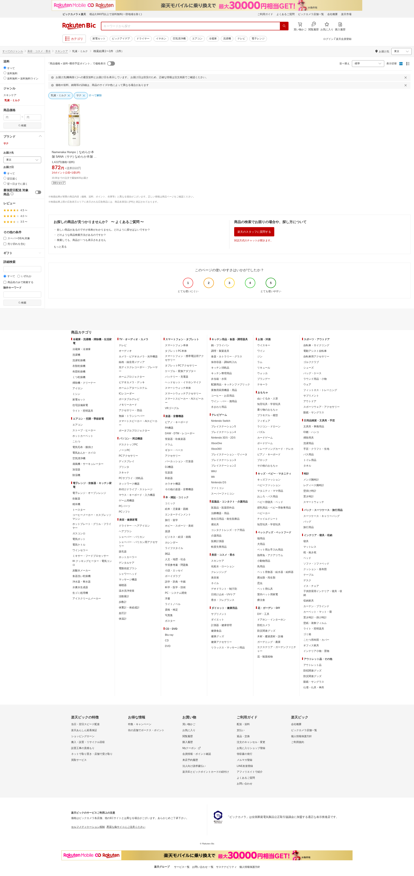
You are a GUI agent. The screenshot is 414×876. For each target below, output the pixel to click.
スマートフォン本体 (176, 345)
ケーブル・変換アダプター (180, 371)
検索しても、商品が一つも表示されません (81, 240)
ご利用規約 (297, 742)
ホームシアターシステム (133, 387)
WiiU (214, 471)
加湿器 (76, 469)
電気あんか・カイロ (84, 452)
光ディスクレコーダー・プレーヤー (138, 369)
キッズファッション (269, 479)
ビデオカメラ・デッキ (132, 382)
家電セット (99, 38)
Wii (213, 476)
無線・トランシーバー (132, 415)
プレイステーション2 (223, 465)
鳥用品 (261, 566)
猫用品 (261, 538)
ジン (259, 356)
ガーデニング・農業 (269, 641)
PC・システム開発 (176, 592)
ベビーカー (263, 513)
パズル (261, 432)
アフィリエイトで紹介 (250, 771)
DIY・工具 (263, 614)
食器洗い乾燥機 (81, 576)
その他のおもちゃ (267, 465)
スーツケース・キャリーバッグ (321, 516)
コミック (170, 503)
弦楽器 (169, 472)
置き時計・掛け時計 (315, 617)
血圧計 (123, 613)
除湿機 (76, 475)
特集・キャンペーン (139, 724)
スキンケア (61, 51)
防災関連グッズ (266, 630)
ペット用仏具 (265, 588)
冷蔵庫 (213, 38)
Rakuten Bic (79, 26)
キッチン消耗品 (220, 367)
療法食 (261, 600)
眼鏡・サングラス (313, 412)
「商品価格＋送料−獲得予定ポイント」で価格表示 (76, 63)
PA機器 (169, 427)
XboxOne (216, 443)
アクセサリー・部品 (130, 410)
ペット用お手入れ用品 (270, 549)
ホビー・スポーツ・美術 (179, 525)
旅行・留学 (171, 520)
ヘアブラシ (125, 531)
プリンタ (124, 466)
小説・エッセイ (174, 570)
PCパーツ (124, 506)
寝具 (306, 541)
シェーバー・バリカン (132, 536)
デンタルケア (126, 562)
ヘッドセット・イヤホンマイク (183, 382)
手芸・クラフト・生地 (316, 448)
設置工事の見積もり (82, 748)
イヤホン (161, 38)
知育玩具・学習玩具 (269, 404)
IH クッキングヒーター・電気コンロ (92, 563)
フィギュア (263, 420)
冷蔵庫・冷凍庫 (81, 349)
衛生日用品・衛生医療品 (225, 518)
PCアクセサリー (128, 455)
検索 (23, 125)
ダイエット (217, 619)
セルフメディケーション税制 (88, 826)
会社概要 (332, 14)
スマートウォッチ (313, 502)
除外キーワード (12, 287)
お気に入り (188, 730)
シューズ (308, 367)
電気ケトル (78, 544)
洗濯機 (227, 38)
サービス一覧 (182, 866)
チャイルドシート (267, 518)
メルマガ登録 (244, 759)
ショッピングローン (82, 736)
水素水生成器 (80, 587)
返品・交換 (243, 736)
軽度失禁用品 (219, 546)
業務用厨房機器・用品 (224, 390)
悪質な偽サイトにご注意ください (126, 826)
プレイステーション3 (223, 460)
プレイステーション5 (223, 426)
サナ (6, 143)
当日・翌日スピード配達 (85, 724)
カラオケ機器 (172, 483)
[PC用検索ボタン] (284, 26)
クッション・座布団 (315, 569)
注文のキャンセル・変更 (251, 742)
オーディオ (125, 350)
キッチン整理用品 (221, 373)
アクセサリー (172, 455)
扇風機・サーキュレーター (88, 463)
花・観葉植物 (265, 656)
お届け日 (8, 167)
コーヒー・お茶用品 (222, 395)
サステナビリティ (226, 866)
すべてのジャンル (12, 51)
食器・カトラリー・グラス (226, 356)
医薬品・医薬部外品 (222, 507)
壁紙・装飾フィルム (315, 623)
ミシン (76, 393)
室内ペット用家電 (267, 594)
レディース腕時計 (313, 485)
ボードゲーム (265, 443)
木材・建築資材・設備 (270, 636)
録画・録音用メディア (132, 362)
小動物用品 (263, 560)
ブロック (262, 460)
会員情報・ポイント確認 (196, 753)
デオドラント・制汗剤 (224, 588)
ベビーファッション (269, 485)
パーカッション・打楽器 (179, 461)
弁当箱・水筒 (219, 378)
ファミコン (217, 488)
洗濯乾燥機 (78, 360)
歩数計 (123, 601)
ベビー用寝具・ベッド (270, 502)
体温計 (123, 618)
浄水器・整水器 (81, 581)
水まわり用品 (219, 406)
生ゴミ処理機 (80, 592)
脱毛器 (123, 551)
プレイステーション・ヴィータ (229, 454)
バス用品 (308, 454)
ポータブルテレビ (129, 399)
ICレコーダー (126, 393)
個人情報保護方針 (301, 736)
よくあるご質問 (285, 14)
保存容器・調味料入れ (224, 362)
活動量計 (124, 596)
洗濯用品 (308, 443)
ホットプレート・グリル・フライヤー (91, 525)
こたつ (76, 441)
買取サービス (79, 759)
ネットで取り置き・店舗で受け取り (92, 753)
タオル (307, 465)
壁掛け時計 (309, 490)
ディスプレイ (126, 461)
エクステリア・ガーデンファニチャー (276, 649)
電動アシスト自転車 (315, 350)
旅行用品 (308, 527)
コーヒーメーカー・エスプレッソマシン (91, 516)
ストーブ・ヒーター (84, 430)
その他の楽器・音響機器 (179, 489)
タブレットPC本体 (176, 350)
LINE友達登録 (245, 765)
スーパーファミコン (222, 493)
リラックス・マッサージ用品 (228, 647)
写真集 (169, 615)
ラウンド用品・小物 (315, 378)
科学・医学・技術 (175, 587)
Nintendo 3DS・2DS (223, 437)
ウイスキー (263, 345)
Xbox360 (216, 448)
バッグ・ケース (312, 373)
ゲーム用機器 (126, 500)
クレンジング (219, 572)
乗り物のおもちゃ (267, 409)
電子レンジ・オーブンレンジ (89, 493)
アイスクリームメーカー (86, 598)
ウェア (307, 384)
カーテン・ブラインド (316, 606)
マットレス (309, 546)
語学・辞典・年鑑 (175, 581)
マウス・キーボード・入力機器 (137, 494)
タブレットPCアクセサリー (181, 365)
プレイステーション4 (223, 432)
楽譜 (167, 531)
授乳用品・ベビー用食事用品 (274, 507)
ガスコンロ (78, 533)
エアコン (197, 38)
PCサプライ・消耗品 (131, 478)
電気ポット (78, 539)
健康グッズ (217, 636)
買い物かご (188, 724)
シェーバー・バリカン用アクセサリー (138, 544)
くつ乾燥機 (78, 377)
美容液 (215, 577)
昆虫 (259, 583)
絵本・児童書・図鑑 (176, 508)
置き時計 (308, 496)
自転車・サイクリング (316, 345)
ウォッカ (262, 373)
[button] (22, 136)
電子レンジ (258, 38)
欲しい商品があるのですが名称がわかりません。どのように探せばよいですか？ (103, 229)
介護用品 (216, 535)
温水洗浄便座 (126, 590)
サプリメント (219, 614)
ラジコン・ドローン (269, 426)
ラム (259, 362)
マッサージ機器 (128, 579)
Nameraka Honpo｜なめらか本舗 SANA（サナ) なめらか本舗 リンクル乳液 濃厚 (74, 156)
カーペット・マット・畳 (317, 611)
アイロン (77, 388)
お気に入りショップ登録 (251, 748)
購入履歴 (187, 742)
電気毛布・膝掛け (82, 447)
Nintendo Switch (220, 420)
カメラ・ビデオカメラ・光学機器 (138, 356)
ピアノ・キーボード (176, 422)
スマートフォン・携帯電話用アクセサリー (184, 358)
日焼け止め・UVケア (223, 594)
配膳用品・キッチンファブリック (230, 384)
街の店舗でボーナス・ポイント (146, 730)
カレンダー (171, 542)
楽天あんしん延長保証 (84, 730)
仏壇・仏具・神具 (313, 687)
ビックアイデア (121, 38)
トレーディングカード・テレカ (275, 448)
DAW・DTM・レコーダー (180, 433)
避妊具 (215, 524)
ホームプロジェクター (132, 376)
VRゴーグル (172, 408)
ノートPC (124, 450)
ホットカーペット (82, 435)
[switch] (38, 192)
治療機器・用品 (220, 513)
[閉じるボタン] (406, 77)
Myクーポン (189, 748)
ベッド (307, 558)
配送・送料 (243, 724)
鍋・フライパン (220, 345)
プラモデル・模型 (267, 415)
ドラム (169, 444)
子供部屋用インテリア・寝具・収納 (322, 593)
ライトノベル (172, 604)
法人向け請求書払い (194, 765)
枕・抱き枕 (309, 552)
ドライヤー (142, 38)
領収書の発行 (244, 753)
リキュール (263, 367)
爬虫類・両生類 (266, 577)
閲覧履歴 (187, 736)
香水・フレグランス (222, 600)
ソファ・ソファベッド (316, 563)
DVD (168, 646)
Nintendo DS (218, 482)
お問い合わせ (244, 783)
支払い (241, 730)
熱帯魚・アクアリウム (270, 555)
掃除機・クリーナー (84, 382)
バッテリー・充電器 (176, 376)
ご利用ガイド (265, 14)
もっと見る (60, 246)
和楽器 (169, 478)
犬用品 (261, 544)
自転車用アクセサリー (316, 356)
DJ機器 (169, 466)
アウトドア (309, 401)
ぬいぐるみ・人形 (267, 398)
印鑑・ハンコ (311, 432)
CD (167, 640)
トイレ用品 (309, 460)
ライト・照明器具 (82, 410)
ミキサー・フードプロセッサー (90, 555)
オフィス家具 (311, 645)
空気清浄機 (179, 38)
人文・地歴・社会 (175, 559)
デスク (307, 580)
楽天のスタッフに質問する (254, 231)
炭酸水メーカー (81, 570)
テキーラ (262, 384)
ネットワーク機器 (129, 483)
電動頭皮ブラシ (128, 568)
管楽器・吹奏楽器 (175, 438)
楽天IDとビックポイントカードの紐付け (205, 771)
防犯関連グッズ (312, 670)
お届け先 (8, 152)
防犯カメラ (263, 625)
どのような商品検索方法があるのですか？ (81, 234)
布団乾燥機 (78, 371)
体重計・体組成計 (129, 607)
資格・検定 (171, 609)
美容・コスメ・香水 (39, 51)
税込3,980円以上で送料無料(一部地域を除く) (115, 14)
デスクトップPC (128, 444)
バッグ (307, 521)
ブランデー (263, 378)
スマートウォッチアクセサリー (183, 393)
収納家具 (308, 600)
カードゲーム (265, 437)
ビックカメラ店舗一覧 (311, 14)
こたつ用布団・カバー (316, 639)
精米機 (76, 504)
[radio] (4, 67)
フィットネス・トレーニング (320, 390)
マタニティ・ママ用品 (270, 490)
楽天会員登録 (343, 38)
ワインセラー (80, 550)
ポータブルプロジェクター (134, 430)
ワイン (261, 350)
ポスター (170, 620)
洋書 (167, 598)
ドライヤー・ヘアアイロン (134, 525)
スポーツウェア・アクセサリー (321, 406)
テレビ (241, 38)
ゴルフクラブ (311, 362)
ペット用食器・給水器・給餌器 (275, 572)
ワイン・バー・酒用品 (224, 401)
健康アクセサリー (221, 641)
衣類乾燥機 (78, 365)
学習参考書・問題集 (176, 564)
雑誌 (167, 553)
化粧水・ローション (222, 566)
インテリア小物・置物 (316, 651)
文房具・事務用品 (313, 426)
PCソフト (124, 511)
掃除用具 (308, 437)
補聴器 (123, 585)
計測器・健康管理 (221, 625)
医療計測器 (217, 541)
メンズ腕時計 (311, 479)
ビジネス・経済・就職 (178, 536)
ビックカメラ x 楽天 (74, 14)
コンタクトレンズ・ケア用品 (228, 530)
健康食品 (216, 630)
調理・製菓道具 (220, 350)
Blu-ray (169, 634)
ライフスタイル (174, 548)
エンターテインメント (178, 514)
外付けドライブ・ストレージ (135, 489)
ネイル (215, 583)
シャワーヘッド (128, 573)
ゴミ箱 (307, 634)
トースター (78, 509)
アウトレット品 (312, 665)
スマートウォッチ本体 (178, 387)
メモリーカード (128, 404)
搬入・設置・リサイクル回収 (88, 742)
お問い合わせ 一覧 (202, 866)
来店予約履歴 (190, 759)
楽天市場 (346, 14)
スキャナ (124, 472)
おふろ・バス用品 (267, 496)
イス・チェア (311, 586)
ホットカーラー (128, 557)
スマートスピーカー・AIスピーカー (138, 423)
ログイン (328, 38)
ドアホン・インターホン (271, 619)
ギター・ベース (174, 450)
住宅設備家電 (80, 405)
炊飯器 (76, 498)
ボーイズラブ (172, 576)
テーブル (308, 574)
